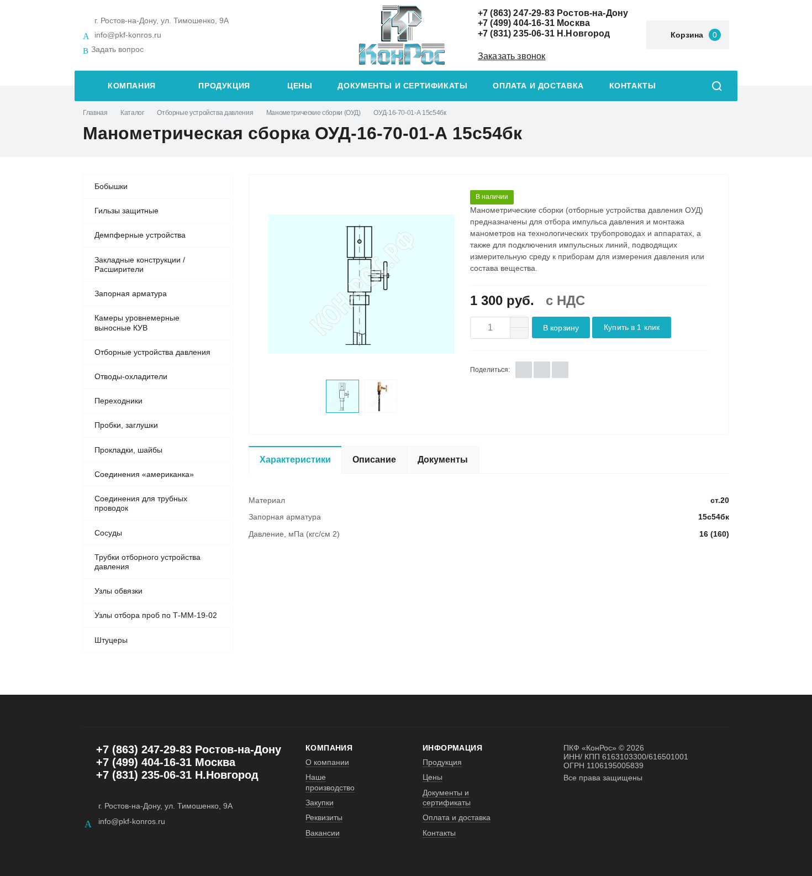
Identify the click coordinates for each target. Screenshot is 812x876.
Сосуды (108, 532)
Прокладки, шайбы (128, 449)
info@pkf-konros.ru (127, 34)
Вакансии (322, 832)
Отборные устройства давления (205, 113)
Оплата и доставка (538, 86)
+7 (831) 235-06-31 (516, 33)
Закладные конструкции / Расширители (139, 264)
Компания (132, 86)
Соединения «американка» (144, 474)
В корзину (561, 328)
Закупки (319, 802)
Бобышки (111, 186)
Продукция (224, 86)
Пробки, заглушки (126, 425)
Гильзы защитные (126, 210)
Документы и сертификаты (402, 86)
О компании (327, 762)
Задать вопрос (117, 49)
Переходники (118, 400)
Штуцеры (111, 640)
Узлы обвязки (118, 590)
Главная (95, 113)
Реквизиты (323, 817)
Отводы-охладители (130, 376)
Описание (374, 459)
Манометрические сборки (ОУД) (313, 113)
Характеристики (295, 459)
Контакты (632, 86)
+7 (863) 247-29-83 (516, 13)
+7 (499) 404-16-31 (516, 23)
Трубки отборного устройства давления (147, 562)
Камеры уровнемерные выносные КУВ (137, 322)
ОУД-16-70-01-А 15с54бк (409, 113)
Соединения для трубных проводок (140, 503)
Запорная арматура (130, 293)
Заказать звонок (511, 56)
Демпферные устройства (140, 234)
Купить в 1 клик (632, 327)
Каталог (132, 113)
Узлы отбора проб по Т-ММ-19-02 (155, 615)
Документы (443, 459)
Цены (299, 86)
